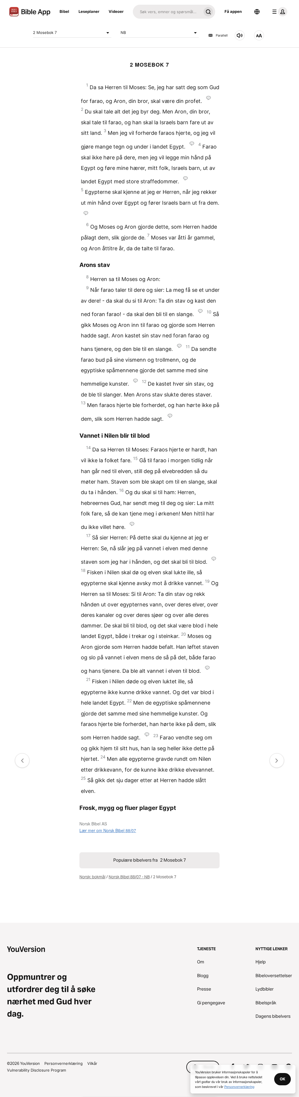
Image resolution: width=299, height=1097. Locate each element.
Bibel (64, 11)
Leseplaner (89, 11)
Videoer (116, 11)
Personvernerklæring (63, 1063)
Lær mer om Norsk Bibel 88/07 (107, 830)
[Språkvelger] (257, 12)
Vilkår (92, 1063)
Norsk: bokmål (92, 876)
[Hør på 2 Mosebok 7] (240, 35)
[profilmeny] (278, 12)
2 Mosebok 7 (45, 32)
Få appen (233, 11)
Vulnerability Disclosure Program (36, 1070)
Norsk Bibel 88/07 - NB (129, 876)
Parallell (222, 35)
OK (282, 1079)
